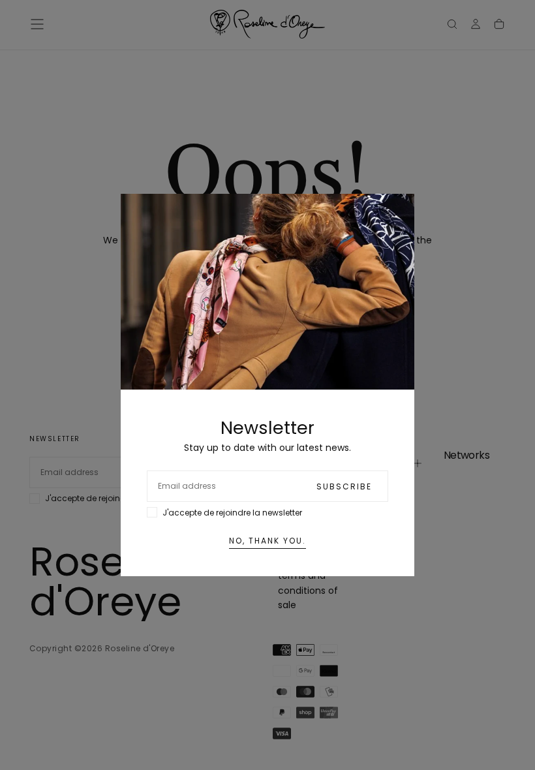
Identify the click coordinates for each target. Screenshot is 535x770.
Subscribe (344, 486)
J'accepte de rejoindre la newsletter (232, 512)
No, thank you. (267, 540)
